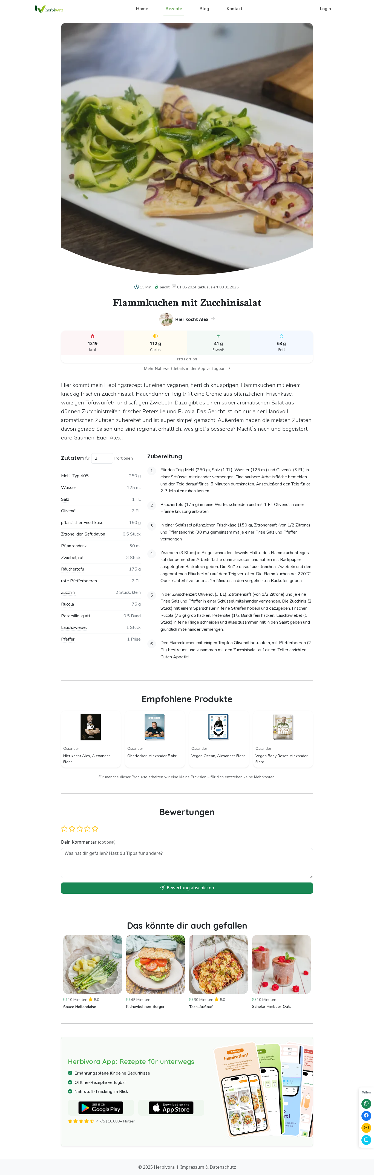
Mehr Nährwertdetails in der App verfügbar (184, 368)
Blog (204, 9)
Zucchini (68, 592)
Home (142, 9)
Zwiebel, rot (72, 558)
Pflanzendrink (74, 546)
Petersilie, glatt (75, 616)
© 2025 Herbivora (156, 1167)
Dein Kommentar (88, 842)
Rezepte (174, 9)
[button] (64, 829)
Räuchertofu (72, 569)
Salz (65, 499)
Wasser (68, 488)
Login (325, 9)
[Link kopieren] (366, 1140)
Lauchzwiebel (74, 627)
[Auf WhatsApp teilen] (366, 1104)
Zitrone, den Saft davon (83, 534)
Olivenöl (69, 511)
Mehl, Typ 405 (75, 476)
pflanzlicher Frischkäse (82, 523)
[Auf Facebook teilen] (366, 1116)
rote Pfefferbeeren (79, 581)
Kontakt (234, 9)
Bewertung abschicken (190, 888)
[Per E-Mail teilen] (366, 1128)
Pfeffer (67, 639)
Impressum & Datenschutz (208, 1167)
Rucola (67, 604)
